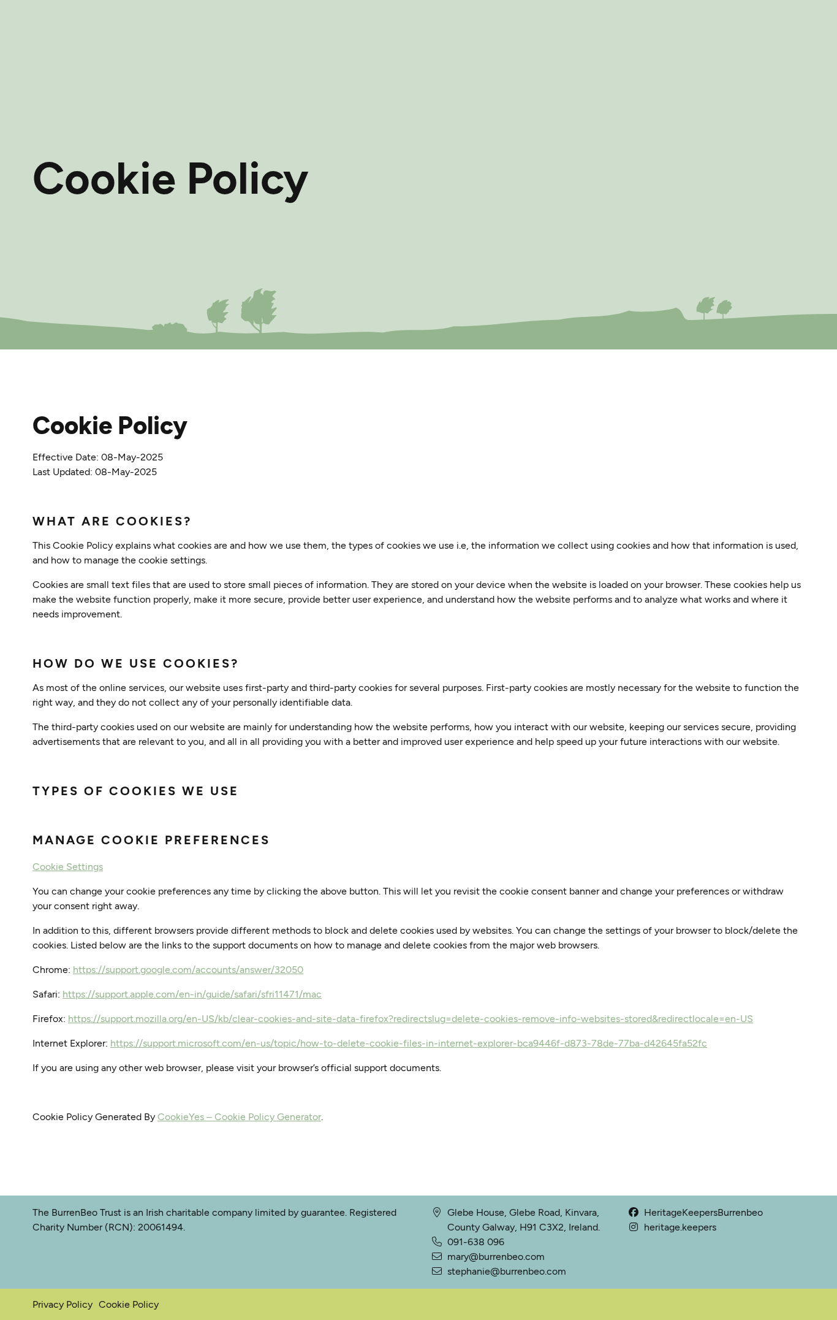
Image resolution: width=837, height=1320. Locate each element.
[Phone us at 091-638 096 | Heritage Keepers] (436, 1256)
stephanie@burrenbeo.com (506, 1271)
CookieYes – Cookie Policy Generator (239, 1117)
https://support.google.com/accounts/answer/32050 (188, 969)
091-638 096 (475, 1242)
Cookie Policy (129, 1304)
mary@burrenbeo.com (496, 1256)
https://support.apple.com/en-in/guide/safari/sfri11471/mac (192, 994)
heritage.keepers (680, 1227)
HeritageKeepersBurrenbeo (703, 1212)
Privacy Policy (62, 1304)
